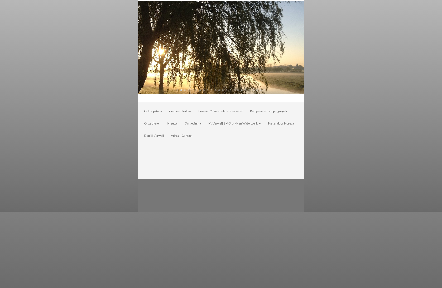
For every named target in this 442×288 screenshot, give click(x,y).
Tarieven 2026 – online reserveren (220, 111)
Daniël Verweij (154, 135)
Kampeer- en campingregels (268, 111)
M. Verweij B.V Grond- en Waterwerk (233, 123)
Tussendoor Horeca (281, 123)
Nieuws (172, 123)
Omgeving (191, 123)
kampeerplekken (180, 111)
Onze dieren (152, 123)
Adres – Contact (182, 135)
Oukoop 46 (151, 111)
